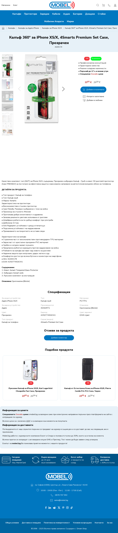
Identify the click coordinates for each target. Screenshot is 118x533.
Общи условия (12, 522)
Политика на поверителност (57, 522)
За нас (110, 522)
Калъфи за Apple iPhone (28, 28)
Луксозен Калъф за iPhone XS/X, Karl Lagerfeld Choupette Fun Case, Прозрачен (30, 389)
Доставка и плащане (31, 522)
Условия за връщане (82, 522)
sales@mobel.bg (61, 500)
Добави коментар (59, 337)
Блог (15, 5)
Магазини (5, 5)
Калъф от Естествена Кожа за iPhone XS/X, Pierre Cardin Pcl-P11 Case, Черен (87, 389)
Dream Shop (81, 528)
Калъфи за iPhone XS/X (52, 28)
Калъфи (11, 28)
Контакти (99, 522)
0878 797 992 (61, 495)
